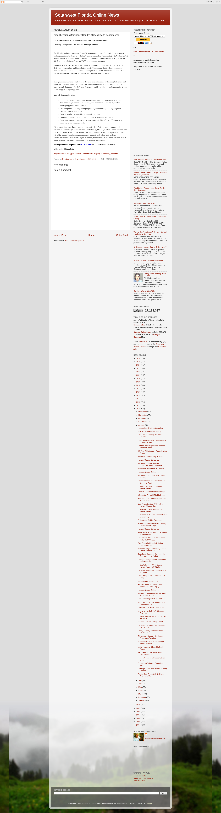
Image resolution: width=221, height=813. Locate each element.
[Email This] (107, 159)
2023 (138, 368)
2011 (138, 409)
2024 (138, 365)
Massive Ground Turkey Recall (150, 622)
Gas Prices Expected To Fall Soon (151, 599)
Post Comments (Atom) (74, 240)
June (140, 684)
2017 (138, 389)
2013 (138, 402)
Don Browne (144, 342)
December (142, 412)
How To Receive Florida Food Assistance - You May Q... (150, 586)
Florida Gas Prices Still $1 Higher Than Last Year (151, 675)
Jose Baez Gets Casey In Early (150, 457)
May (140, 687)
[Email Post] (102, 159)
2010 (138, 705)
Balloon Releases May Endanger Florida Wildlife (151, 643)
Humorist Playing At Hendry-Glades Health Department (152, 550)
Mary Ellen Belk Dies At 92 (144, 203)
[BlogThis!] (109, 159)
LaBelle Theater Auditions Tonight (151, 492)
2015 (138, 395)
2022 (138, 372)
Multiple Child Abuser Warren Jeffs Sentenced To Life (152, 594)
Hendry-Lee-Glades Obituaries (150, 428)
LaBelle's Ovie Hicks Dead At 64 (151, 608)
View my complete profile (155, 738)
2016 (138, 392)
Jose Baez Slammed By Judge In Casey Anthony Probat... (151, 555)
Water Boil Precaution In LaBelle (151, 469)
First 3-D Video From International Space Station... (151, 499)
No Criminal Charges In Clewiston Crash (150, 160)
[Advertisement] (150, 112)
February (142, 697)
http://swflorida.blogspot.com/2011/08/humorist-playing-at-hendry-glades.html (86, 154)
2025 (138, 362)
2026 (138, 358)
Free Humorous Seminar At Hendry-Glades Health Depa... (152, 525)
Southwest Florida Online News (87, 15)
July (140, 680)
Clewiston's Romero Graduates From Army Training (150, 637)
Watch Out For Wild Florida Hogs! (151, 495)
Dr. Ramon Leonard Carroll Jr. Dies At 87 (150, 247)
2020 (138, 379)
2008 (138, 712)
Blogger (149, 803)
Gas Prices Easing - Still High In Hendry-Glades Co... (150, 505)
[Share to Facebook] (114, 159)
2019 (138, 382)
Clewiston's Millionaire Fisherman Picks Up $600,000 (151, 539)
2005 (138, 722)
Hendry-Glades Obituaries (148, 460)
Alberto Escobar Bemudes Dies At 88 (148, 260)
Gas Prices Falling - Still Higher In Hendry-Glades (151, 544)
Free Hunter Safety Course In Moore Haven (150, 487)
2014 (138, 399)
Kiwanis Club (139, 325)
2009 (138, 708)
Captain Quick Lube (142, 332)
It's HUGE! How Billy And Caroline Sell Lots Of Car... (151, 603)
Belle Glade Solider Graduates (150, 520)
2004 (138, 725)
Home (91, 235)
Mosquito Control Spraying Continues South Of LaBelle (150, 464)
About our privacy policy (143, 778)
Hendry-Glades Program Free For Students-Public (151, 482)
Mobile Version (139, 781)
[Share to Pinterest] (116, 159)
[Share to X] (111, 159)
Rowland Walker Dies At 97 (144, 291)
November (142, 415)
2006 (138, 718)
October (141, 418)
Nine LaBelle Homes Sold (148, 581)
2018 (138, 385)
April (140, 690)
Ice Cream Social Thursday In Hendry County (150, 653)
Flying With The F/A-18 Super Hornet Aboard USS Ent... (150, 566)
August (141, 425)
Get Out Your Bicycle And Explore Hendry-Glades (151, 447)
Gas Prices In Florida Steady (149, 431)
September (143, 422)
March (141, 694)
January (141, 701)
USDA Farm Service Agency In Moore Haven (150, 510)
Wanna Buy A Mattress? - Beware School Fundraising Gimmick (150, 233)
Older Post (122, 235)
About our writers (140, 776)
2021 (138, 375)
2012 (138, 405)
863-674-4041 (86, 145)
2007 (138, 715)
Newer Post (60, 235)
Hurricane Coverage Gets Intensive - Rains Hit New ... (152, 441)
